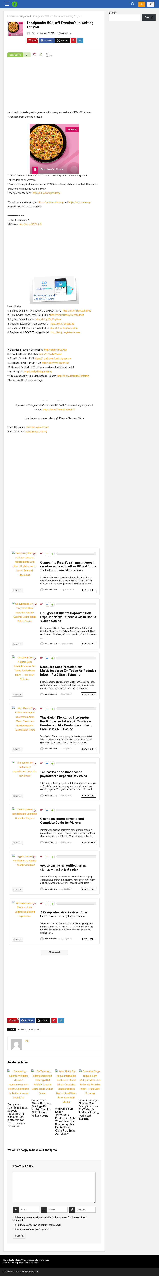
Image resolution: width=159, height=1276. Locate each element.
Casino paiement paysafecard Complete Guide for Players (62, 821)
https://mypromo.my (79, 202)
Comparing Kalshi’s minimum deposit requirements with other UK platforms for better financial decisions (68, 566)
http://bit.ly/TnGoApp (55, 349)
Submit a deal (141, 4)
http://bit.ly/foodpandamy (46, 193)
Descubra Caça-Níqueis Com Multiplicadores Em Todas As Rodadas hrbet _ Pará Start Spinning (68, 670)
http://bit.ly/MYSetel (50, 354)
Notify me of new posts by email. (33, 1229)
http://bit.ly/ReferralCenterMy (73, 375)
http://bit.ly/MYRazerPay (55, 362)
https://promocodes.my (50, 202)
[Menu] (7, 4)
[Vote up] (52, 554)
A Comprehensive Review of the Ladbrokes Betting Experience (64, 914)
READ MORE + (88, 590)
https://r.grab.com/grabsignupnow (53, 358)
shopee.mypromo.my (37, 427)
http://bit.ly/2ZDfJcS (30, 224)
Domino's (22, 1030)
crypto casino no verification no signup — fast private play (63, 867)
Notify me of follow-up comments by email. (39, 1224)
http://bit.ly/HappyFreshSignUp (67, 315)
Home (10, 16)
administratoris (50, 590)
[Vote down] (47, 554)
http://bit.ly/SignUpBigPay (77, 310)
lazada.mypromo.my (36, 431)
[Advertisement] (54, 87)
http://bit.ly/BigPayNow (48, 319)
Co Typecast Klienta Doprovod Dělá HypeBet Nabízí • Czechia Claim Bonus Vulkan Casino (68, 617)
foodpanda (34, 1030)
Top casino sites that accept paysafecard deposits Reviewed (63, 774)
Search (112, 12)
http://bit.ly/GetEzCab (62, 323)
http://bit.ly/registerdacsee (65, 332)
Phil (32, 33)
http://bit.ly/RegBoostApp (64, 328)
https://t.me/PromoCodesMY (59, 409)
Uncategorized (23, 16)
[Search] (132, 4)
